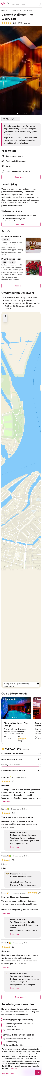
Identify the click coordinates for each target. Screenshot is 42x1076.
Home (4, 10)
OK (38, 1072)
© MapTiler (8, 684)
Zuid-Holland (15, 10)
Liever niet (13, 1068)
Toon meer (19, 177)
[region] (21, 500)
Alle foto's (10, 119)
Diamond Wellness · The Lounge (16, 724)
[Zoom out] (5, 320)
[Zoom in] (5, 316)
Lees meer (19, 224)
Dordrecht (27, 10)
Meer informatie (8, 1073)
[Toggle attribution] (38, 683)
